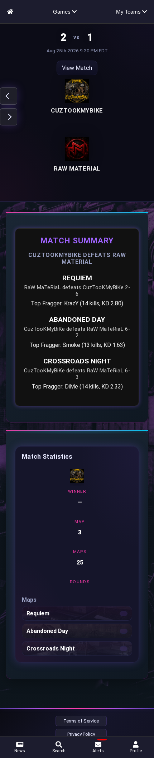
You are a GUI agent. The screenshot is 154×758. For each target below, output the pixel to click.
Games (62, 12)
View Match (77, 68)
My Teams (129, 12)
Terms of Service (81, 721)
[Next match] (8, 116)
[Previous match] (8, 96)
